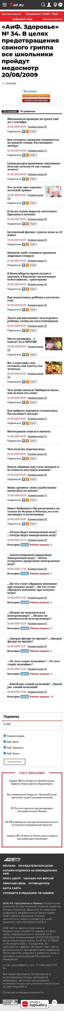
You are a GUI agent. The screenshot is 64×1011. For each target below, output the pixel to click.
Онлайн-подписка (36, 96)
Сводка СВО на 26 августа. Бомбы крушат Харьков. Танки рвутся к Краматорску (32, 782)
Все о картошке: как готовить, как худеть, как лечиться (24, 366)
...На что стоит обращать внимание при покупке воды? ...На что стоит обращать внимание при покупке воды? (32, 588)
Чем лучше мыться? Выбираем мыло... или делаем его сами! (33, 391)
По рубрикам (27, 111)
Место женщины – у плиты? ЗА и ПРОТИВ (22, 340)
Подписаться (14, 762)
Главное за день (16, 736)
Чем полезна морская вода (26, 449)
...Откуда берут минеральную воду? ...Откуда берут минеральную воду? (32, 533)
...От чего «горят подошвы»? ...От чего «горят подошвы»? (33, 662)
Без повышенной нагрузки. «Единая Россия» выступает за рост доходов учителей (32, 796)
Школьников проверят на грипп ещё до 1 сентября (33, 120)
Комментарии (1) (37, 150)
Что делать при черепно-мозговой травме (24, 188)
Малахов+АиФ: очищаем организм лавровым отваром (31, 254)
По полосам (10, 111)
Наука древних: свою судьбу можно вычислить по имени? (31, 489)
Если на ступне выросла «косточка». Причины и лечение (32, 212)
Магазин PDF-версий (39, 878)
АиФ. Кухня (13, 753)
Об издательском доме (35, 865)
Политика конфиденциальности (23, 992)
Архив (24, 544)
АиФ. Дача (13, 741)
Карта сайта (12, 888)
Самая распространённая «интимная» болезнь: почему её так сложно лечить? (34, 166)
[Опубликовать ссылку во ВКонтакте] (23, 131)
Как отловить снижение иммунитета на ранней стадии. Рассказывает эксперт (33, 142)
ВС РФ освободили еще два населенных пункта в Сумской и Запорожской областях (32, 823)
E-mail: (7, 724)
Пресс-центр (12, 878)
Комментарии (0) (37, 126)
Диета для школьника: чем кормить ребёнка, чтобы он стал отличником (32, 319)
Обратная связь (14, 883)
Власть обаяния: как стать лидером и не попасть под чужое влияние (33, 468)
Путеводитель (39, 883)
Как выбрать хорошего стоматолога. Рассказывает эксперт (32, 412)
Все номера (30, 91)
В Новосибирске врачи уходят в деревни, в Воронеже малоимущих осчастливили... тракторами (31, 276)
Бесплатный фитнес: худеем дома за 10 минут (34, 233)
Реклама (9, 865)
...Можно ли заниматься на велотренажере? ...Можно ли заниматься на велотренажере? (29, 615)
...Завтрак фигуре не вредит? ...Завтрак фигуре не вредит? (34, 640)
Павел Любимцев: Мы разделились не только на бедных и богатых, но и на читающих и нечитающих (33, 511)
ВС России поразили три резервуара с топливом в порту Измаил (32, 810)
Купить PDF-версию (36, 100)
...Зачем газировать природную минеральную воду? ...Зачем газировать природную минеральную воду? (33, 559)
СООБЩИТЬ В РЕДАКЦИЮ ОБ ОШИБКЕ (28, 893)
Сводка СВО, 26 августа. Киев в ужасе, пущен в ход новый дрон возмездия (32, 837)
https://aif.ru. (20, 986)
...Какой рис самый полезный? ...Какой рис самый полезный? (34, 685)
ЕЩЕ (33, 131)
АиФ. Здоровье (15, 747)
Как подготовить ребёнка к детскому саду (33, 298)
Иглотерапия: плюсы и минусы (28, 431)
